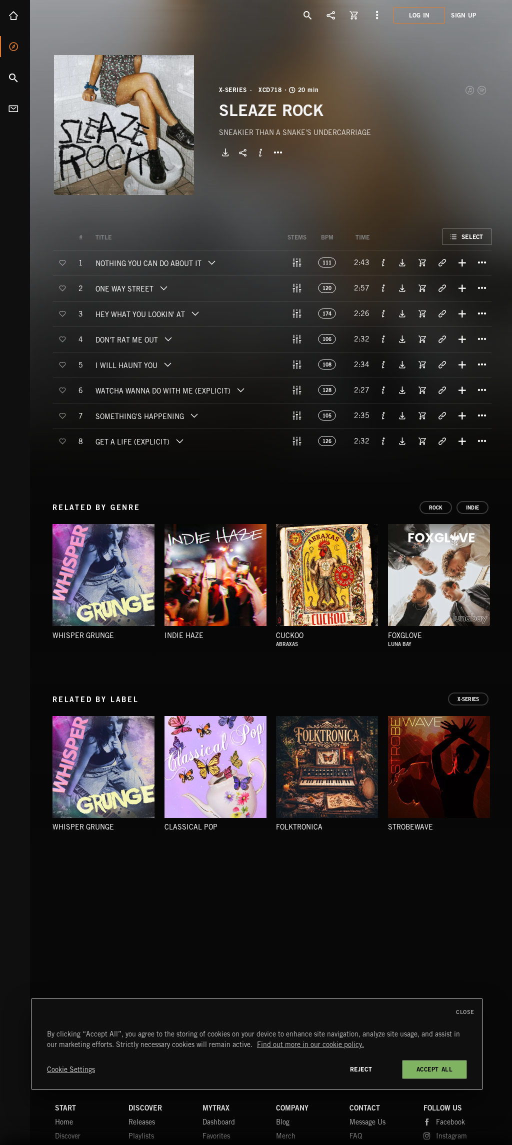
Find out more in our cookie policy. (310, 1044)
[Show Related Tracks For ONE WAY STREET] (442, 288)
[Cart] (354, 15)
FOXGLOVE (405, 636)
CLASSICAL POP (191, 827)
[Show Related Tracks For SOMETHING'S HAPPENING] (442, 415)
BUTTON (278, 152)
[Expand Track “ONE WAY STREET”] (164, 288)
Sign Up (463, 15)
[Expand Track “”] (122, 238)
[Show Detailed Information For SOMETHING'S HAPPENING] (383, 415)
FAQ (356, 1136)
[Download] (226, 152)
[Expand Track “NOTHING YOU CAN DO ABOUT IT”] (212, 262)
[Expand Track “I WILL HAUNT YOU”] (168, 364)
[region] (257, 1044)
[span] (149, 264)
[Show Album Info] (260, 152)
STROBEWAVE (410, 827)
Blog (283, 1122)
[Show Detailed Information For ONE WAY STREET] (383, 288)
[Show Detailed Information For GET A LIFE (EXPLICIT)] (383, 441)
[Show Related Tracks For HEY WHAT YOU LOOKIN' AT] (442, 313)
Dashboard (218, 1122)
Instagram (451, 1136)
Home (15, 15)
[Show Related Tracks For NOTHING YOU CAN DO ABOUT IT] (442, 262)
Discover (15, 46)
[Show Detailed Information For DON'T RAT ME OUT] (383, 339)
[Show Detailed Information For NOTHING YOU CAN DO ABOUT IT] (383, 262)
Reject (361, 1069)
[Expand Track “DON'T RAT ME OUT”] (168, 339)
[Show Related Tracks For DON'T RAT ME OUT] (442, 339)
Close (465, 1012)
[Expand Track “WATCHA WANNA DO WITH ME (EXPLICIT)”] (240, 390)
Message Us (368, 1122)
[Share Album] (243, 152)
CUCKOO (290, 636)
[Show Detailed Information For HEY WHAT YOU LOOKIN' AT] (383, 313)
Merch (286, 1136)
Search (15, 77)
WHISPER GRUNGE (83, 636)
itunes (470, 90)
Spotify (482, 90)
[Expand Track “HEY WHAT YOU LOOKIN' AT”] (195, 314)
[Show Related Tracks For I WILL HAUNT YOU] (442, 364)
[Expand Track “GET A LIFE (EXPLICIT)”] (180, 441)
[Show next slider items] (499, 580)
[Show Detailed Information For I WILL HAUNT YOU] (383, 364)
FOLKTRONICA (299, 827)
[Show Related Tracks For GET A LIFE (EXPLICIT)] (442, 441)
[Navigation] (377, 15)
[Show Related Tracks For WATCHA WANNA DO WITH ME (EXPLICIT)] (442, 390)
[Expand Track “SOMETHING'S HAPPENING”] (194, 416)
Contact (15, 108)
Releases (141, 1122)
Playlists (141, 1136)
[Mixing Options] (297, 262)
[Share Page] (331, 15)
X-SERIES (233, 90)
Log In (419, 15)
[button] (124, 125)
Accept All (434, 1069)
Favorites (216, 1136)
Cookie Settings (71, 1070)
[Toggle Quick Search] (308, 15)
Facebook (450, 1122)
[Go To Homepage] (84, 15)
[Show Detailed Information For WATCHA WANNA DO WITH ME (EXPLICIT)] (383, 390)
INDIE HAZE (184, 636)
